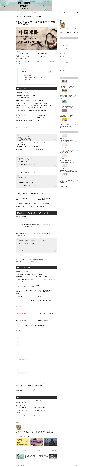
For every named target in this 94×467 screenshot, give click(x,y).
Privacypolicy (62, 12)
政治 (69, 67)
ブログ (69, 56)
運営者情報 (22, 465)
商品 (70, 71)
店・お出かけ (70, 73)
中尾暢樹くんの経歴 (27, 79)
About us (23, 12)
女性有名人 (70, 63)
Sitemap (49, 12)
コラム (69, 50)
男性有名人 (18, 19)
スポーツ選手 (70, 62)
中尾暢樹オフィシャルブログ (27, 140)
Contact (35, 12)
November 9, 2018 (34, 164)
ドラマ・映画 (70, 48)
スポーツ (69, 53)
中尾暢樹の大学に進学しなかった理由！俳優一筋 (32, 77)
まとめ (24, 81)
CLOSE (50, 71)
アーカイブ (62, 186)
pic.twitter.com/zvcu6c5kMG (37, 161)
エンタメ (69, 43)
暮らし (69, 70)
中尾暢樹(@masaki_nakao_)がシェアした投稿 (30, 379)
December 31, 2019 (35, 185)
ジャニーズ (70, 61)
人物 (69, 59)
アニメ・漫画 (70, 45)
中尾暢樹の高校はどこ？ (28, 75)
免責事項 (18, 465)
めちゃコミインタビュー (26, 250)
